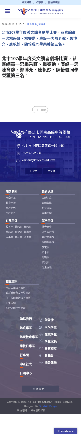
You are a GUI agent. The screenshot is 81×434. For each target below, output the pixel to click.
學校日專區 (27, 346)
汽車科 (45, 252)
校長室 (9, 226)
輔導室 (27, 232)
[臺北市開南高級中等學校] (40, 11)
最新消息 (47, 191)
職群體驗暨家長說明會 (18, 292)
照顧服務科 (48, 242)
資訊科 (45, 262)
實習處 (18, 232)
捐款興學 (48, 362)
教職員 (46, 355)
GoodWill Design (48, 406)
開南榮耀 (47, 213)
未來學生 (48, 327)
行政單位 (11, 220)
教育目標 (11, 203)
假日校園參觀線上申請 (18, 298)
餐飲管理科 (48, 237)
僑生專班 (47, 267)
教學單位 (47, 220)
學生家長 (48, 341)
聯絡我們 (26, 319)
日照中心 (26, 373)
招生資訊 (11, 281)
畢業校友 (48, 348)
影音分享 (47, 208)
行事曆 (24, 355)
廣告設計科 (48, 232)
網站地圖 (22, 410)
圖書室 (27, 237)
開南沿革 (11, 197)
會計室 (18, 237)
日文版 (33, 170)
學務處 (27, 226)
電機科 (45, 257)
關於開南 (11, 191)
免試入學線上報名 (15, 288)
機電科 (45, 247)
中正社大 (26, 364)
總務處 (9, 232)
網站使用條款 (38, 410)
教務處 (18, 226)
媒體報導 (47, 203)
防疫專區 (26, 328)
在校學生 (48, 334)
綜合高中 (47, 226)
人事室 (9, 237)
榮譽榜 (46, 320)
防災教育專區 (29, 337)
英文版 (51, 170)
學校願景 (11, 213)
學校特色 (11, 208)
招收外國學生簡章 (15, 308)
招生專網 (11, 303)
